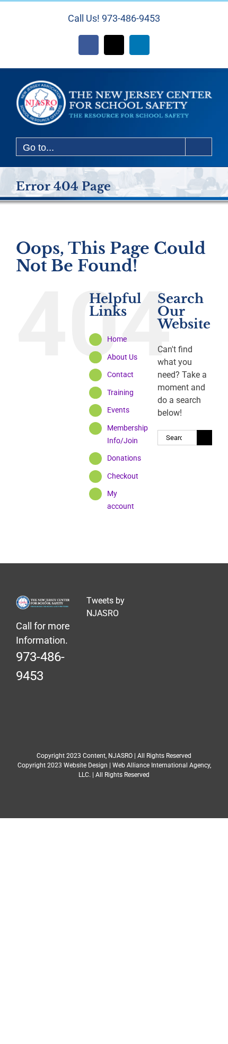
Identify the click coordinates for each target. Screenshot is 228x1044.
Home (117, 339)
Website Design (86, 765)
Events (118, 410)
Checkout (122, 476)
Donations (124, 458)
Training (120, 392)
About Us (122, 357)
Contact (120, 374)
